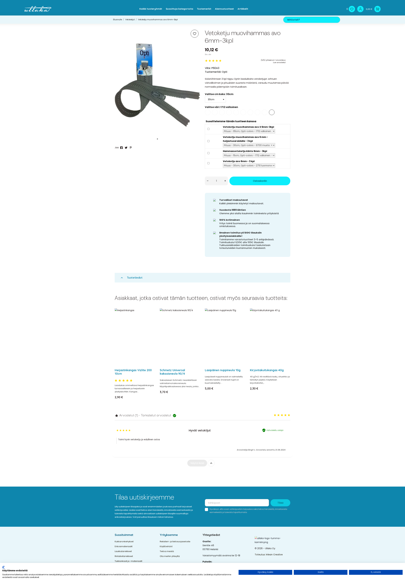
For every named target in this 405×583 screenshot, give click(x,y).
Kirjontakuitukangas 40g (267, 370)
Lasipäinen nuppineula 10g (222, 370)
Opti (224, 72)
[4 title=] (127, 381)
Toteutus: (260, 554)
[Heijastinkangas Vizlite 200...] (150, 319)
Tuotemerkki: (213, 72)
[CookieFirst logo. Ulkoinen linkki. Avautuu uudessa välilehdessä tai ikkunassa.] (3, 567)
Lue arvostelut (279, 62)
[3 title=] (123, 381)
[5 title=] (131, 381)
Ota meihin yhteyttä (170, 556)
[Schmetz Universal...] (196, 319)
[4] (216, 61)
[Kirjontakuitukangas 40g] (286, 319)
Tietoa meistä (167, 551)
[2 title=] (119, 381)
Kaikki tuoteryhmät (150, 8)
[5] (220, 61)
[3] (213, 61)
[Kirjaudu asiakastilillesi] (360, 9)
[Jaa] (121, 148)
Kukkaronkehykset (124, 541)
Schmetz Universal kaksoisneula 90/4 (172, 371)
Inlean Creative (274, 554)
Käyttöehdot (166, 546)
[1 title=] (116, 381)
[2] (209, 61)
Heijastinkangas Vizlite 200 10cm (133, 371)
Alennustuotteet (224, 8)
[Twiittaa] (126, 148)
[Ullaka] (37, 9)
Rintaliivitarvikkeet (124, 556)
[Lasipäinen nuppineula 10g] (241, 319)
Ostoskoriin (260, 181)
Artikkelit (243, 8)
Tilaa (280, 503)
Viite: (208, 68)
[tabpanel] (157, 85)
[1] (206, 61)
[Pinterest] (131, 148)
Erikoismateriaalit (123, 546)
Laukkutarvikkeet (123, 551)
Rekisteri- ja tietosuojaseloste (175, 541)
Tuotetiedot (131, 278)
